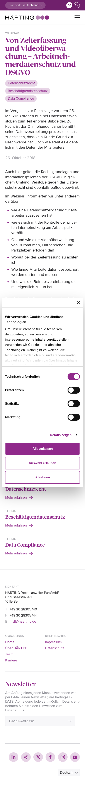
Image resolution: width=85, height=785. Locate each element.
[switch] (74, 390)
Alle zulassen (42, 448)
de (69, 5)
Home (9, 642)
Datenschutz (54, 648)
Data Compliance (25, 544)
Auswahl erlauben (42, 463)
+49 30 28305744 (23, 615)
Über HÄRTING (16, 648)
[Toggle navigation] (77, 17)
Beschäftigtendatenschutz (35, 516)
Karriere (11, 660)
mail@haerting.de (23, 621)
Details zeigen (60, 435)
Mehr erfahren (16, 497)
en (76, 5)
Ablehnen (42, 477)
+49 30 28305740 (23, 609)
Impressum (53, 642)
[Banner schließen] (78, 302)
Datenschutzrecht (25, 489)
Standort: (15, 5)
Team (9, 654)
